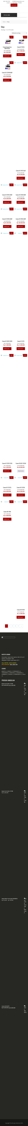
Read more (21, 471)
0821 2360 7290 (13, 664)
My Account (13, 5)
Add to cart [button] (6, 56)
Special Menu (7, 15)
